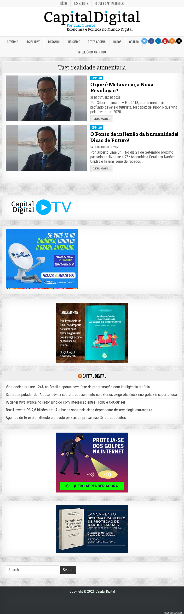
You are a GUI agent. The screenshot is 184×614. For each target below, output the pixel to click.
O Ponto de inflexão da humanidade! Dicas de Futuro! (134, 137)
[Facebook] (151, 41)
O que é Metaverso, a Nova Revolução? (122, 87)
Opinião (134, 41)
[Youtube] (165, 41)
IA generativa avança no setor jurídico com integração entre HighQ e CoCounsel (65, 402)
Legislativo (33, 41)
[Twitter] (144, 41)
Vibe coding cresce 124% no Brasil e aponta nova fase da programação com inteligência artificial (78, 387)
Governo (12, 41)
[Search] (179, 41)
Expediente (81, 3)
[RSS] (172, 41)
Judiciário (73, 41)
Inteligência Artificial (92, 52)
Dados (117, 41)
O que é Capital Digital (109, 3)
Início (63, 3)
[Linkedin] (158, 41)
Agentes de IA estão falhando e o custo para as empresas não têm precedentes (66, 417)
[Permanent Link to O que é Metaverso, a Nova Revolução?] (46, 98)
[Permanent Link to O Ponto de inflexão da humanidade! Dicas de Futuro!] (46, 148)
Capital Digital (94, 376)
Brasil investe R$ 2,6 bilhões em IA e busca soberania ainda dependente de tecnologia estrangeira (79, 410)
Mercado (54, 41)
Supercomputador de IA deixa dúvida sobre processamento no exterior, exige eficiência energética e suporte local (92, 394)
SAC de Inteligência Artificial (172, 613)
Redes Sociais (97, 41)
